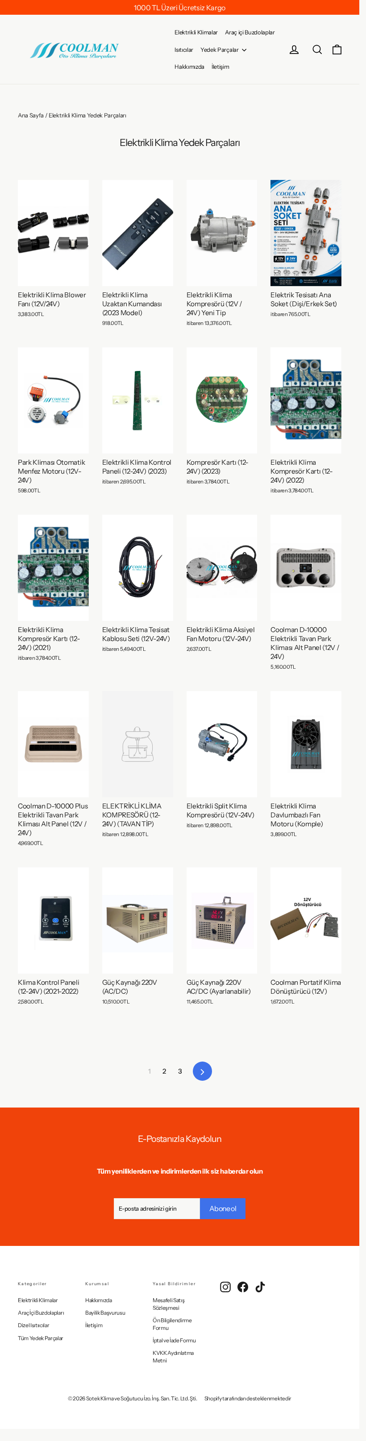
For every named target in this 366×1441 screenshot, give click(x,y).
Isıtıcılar (184, 49)
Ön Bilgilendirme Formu (172, 1324)
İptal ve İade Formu (174, 1340)
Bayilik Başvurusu (105, 1312)
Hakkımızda (189, 66)
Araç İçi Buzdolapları (41, 1312)
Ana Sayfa (31, 115)
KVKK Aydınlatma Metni (173, 1356)
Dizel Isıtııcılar (33, 1325)
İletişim (220, 66)
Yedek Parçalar (220, 49)
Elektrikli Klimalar (196, 32)
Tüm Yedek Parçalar (40, 1338)
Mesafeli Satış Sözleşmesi (168, 1304)
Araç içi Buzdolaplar (250, 32)
